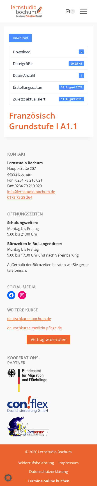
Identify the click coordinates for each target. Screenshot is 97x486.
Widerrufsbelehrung (36, 462)
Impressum (68, 462)
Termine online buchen (48, 481)
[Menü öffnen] (83, 11)
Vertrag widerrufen (48, 339)
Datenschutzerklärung (48, 471)
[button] (8, 478)
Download (20, 38)
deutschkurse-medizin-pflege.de (34, 327)
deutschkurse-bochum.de (29, 318)
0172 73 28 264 (19, 197)
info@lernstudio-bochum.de (31, 191)
